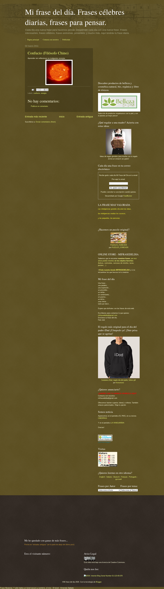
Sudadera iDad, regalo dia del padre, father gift (118, 380)
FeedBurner (127, 196)
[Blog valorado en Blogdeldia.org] (105, 438)
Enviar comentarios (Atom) (46, 122)
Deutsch (116, 477)
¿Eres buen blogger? (104, 442)
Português (133, 477)
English (102, 477)
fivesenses (120, 383)
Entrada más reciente (36, 116)
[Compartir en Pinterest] (47, 90)
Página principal (33, 39)
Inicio (61, 116)
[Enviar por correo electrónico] (37, 90)
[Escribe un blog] (40, 90)
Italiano (109, 477)
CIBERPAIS (102, 418)
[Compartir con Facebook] (44, 90)
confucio (37, 93)
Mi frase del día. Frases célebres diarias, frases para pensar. (74, 17)
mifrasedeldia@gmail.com (107, 315)
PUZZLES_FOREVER (118, 245)
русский (118, 479)
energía (43, 93)
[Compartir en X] (42, 90)
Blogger (98, 582)
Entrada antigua (85, 116)
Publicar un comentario (39, 106)
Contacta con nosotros (51, 39)
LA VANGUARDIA (117, 423)
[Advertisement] (114, 61)
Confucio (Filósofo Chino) (48, 52)
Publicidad (66, 39)
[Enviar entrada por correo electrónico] (33, 90)
